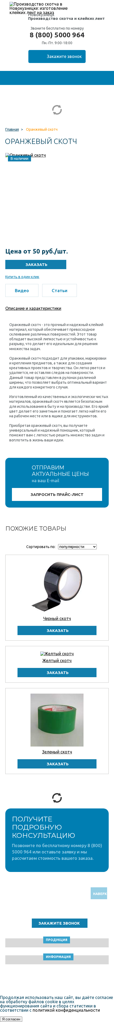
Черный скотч (57, 618)
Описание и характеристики (33, 308)
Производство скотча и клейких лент (66, 18)
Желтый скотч (57, 660)
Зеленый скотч (57, 751)
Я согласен (11, 1019)
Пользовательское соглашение (57, 980)
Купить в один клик (22, 277)
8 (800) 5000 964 (57, 34)
